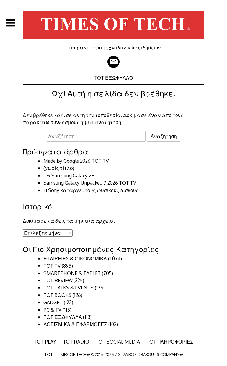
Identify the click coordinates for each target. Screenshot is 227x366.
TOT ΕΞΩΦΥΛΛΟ (113, 78)
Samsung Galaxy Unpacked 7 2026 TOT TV (89, 183)
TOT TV (52, 266)
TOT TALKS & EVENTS (68, 287)
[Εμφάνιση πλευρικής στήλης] (10, 22)
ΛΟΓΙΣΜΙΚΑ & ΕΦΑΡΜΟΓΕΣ (75, 324)
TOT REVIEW (58, 280)
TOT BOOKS (57, 295)
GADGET (53, 302)
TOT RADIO (76, 342)
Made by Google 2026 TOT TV (76, 161)
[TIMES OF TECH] (113, 40)
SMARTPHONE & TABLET (72, 273)
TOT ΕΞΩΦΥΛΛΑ (62, 317)
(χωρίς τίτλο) (58, 168)
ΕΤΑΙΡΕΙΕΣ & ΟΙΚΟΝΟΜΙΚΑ (75, 258)
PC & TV (52, 310)
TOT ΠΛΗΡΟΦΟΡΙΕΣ (169, 342)
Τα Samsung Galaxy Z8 (68, 175)
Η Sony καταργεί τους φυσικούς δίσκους (91, 190)
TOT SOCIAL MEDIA (118, 342)
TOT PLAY (45, 342)
